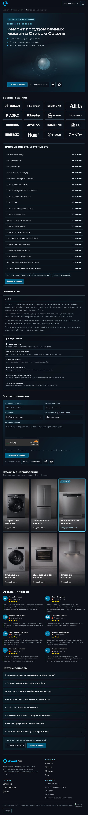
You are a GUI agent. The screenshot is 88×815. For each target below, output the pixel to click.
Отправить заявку (16, 455)
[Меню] (82, 3)
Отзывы (49, 771)
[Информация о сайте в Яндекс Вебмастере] (80, 805)
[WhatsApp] (51, 461)
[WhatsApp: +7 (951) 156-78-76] (59, 84)
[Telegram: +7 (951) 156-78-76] (53, 84)
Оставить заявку (17, 84)
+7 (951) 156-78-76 (39, 84)
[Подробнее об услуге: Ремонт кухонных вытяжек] (72, 559)
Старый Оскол (17, 10)
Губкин (6, 791)
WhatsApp (49, 794)
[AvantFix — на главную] (5, 3)
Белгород (7, 784)
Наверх (7, 811)
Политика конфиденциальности (58, 798)
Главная (6, 10)
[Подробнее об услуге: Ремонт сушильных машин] (16, 559)
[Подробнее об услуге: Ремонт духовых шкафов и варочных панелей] (44, 559)
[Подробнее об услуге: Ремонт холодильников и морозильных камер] (44, 505)
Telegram (49, 791)
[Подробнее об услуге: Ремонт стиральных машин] (16, 505)
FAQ (47, 775)
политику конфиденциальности (57, 450)
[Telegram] (45, 461)
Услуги (48, 767)
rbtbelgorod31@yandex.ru (55, 787)
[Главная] (12, 761)
